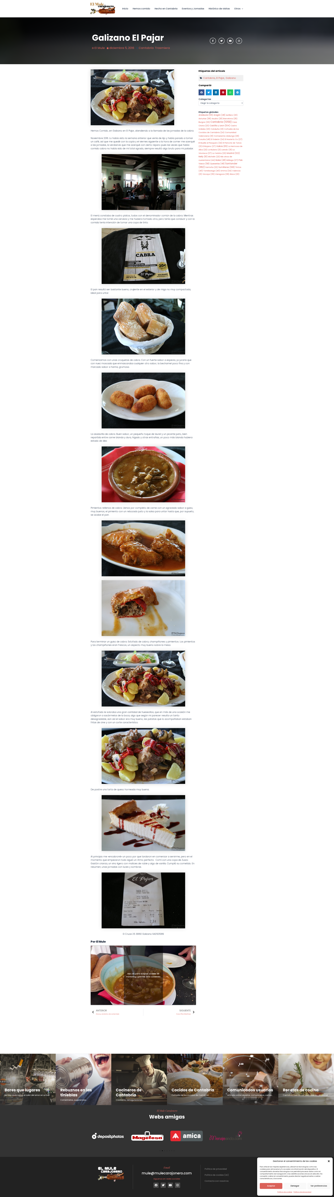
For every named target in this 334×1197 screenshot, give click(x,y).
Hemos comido (141, 8)
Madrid (233, 153)
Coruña (205, 139)
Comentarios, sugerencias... (73, 1100)
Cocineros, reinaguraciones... (130, 1100)
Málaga (232, 160)
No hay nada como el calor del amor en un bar (27, 1095)
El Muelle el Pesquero (210, 143)
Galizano (231, 78)
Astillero (232, 115)
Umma (226, 170)
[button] (328, 1161)
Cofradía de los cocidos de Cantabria (190, 1095)
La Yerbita (219, 153)
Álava (234, 174)
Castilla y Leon (220, 125)
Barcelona (230, 118)
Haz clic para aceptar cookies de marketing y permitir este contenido (143, 975)
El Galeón (217, 139)
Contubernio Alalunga (226, 136)
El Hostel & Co (233, 139)
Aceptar (271, 1185)
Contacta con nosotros (217, 1180)
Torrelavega (211, 170)
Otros (237, 8)
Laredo (226, 149)
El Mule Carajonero (167, 1110)
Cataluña (217, 129)
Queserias (217, 163)
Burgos (204, 122)
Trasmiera (162, 48)
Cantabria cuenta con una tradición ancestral (305, 1095)
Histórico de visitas (219, 8)
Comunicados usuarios (250, 1090)
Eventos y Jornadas (193, 8)
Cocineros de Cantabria (129, 1092)
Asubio (217, 118)
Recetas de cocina (301, 1090)
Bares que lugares (22, 1090)
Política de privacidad (302, 1192)
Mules (221, 160)
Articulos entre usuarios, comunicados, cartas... (250, 1095)
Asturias (205, 118)
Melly (203, 156)
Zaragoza (222, 174)
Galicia (222, 146)
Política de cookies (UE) (217, 1174)
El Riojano (209, 146)
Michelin (214, 156)
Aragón (219, 115)
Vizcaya (208, 174)
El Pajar (220, 78)
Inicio (125, 8)
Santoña (211, 167)
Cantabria (146, 48)
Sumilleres (226, 167)
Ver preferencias (319, 1185)
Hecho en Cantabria (166, 8)
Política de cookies (284, 1192)
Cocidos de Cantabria (193, 1090)
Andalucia (206, 115)
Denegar (295, 1185)
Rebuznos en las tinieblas (76, 1092)
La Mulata (214, 149)
